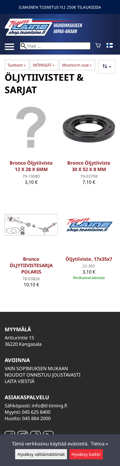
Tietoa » (99, 443)
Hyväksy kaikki (86, 454)
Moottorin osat (77, 65)
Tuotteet (16, 65)
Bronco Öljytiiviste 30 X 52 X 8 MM (88, 166)
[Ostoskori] (98, 46)
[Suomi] (111, 46)
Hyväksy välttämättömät (41, 454)
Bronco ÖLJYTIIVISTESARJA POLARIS (31, 265)
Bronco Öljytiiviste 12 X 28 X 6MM (31, 166)
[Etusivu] (48, 34)
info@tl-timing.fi (49, 405)
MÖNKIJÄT (43, 65)
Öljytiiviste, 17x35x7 (89, 259)
